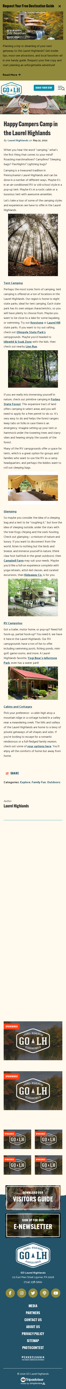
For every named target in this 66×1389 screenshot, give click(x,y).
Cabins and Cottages (18, 706)
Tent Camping (13, 282)
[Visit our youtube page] (55, 1293)
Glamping (10, 511)
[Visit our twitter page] (33, 1293)
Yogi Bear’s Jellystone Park (30, 660)
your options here (39, 746)
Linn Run (31, 346)
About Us (33, 1327)
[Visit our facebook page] (10, 1293)
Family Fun (39, 782)
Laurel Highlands (18, 140)
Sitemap (33, 1341)
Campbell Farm (14, 560)
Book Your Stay (44, 88)
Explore (25, 782)
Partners (33, 1313)
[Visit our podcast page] (44, 1293)
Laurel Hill (53, 322)
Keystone (36, 322)
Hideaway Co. (33, 574)
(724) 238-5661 (33, 1282)
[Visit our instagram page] (21, 1293)
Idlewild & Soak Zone (18, 341)
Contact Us (33, 1320)
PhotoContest (33, 1348)
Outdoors (53, 782)
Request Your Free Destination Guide (28, 6)
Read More (10, 74)
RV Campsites (13, 623)
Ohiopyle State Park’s (31, 332)
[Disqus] (33, 872)
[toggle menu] (61, 88)
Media (33, 1306)
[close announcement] (59, 6)
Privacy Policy (33, 1334)
